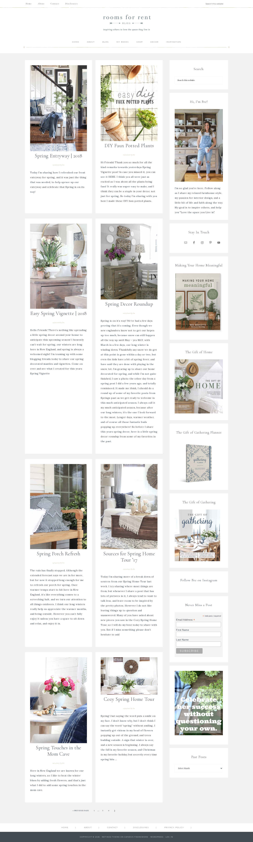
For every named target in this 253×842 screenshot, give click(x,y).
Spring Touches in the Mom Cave (58, 751)
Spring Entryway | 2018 (58, 156)
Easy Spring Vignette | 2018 (58, 313)
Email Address (185, 619)
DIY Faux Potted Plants (129, 145)
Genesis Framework (136, 837)
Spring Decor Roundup (129, 304)
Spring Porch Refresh (58, 553)
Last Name (182, 639)
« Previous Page (81, 810)
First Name (182, 629)
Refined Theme (111, 837)
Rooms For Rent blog (126, 22)
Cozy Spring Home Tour (129, 699)
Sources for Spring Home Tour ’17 (129, 556)
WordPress (157, 837)
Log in (169, 837)
